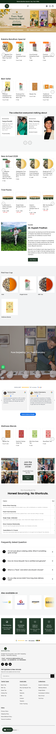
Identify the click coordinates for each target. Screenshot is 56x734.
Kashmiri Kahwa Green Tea (20, 442)
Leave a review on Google (28, 414)
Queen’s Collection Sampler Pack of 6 (34, 207)
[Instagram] (6, 664)
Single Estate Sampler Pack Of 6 (21, 206)
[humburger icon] (28, 6)
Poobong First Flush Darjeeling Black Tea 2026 (34, 173)
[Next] (52, 54)
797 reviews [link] (32, 640)
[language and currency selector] (47, 6)
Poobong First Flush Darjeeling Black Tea (20, 95)
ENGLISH (14, 730)
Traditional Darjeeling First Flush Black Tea (47, 95)
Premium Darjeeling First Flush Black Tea (7, 95)
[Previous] (3, 54)
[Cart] (53, 6)
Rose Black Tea (47, 441)
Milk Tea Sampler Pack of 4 (48, 205)
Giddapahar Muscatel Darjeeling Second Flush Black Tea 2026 (7, 175)
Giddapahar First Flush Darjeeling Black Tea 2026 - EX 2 (21, 174)
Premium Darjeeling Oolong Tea (48, 56)
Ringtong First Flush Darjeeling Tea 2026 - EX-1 (47, 173)
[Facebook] (2, 664)
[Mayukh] (11, 6)
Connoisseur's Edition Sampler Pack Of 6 (7, 206)
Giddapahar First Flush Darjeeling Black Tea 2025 (7, 56)
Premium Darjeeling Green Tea (21, 56)
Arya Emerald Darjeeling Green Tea (34, 56)
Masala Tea (32, 94)
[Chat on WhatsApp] (3, 367)
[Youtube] (10, 664)
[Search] (50, 6)
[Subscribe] (52, 676)
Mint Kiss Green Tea (33, 442)
